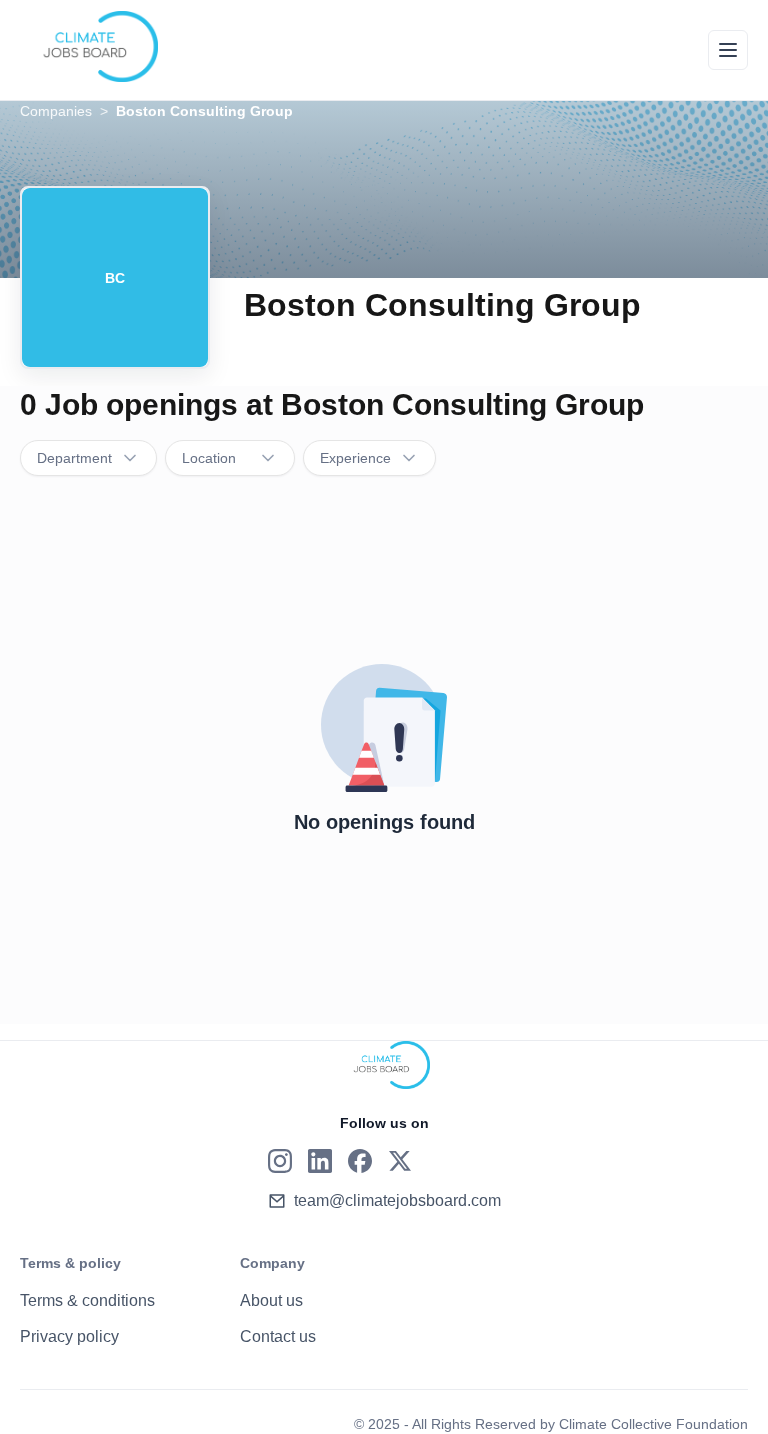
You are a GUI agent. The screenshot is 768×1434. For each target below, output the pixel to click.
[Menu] (728, 50)
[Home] (89, 47)
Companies (56, 111)
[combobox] (88, 458)
